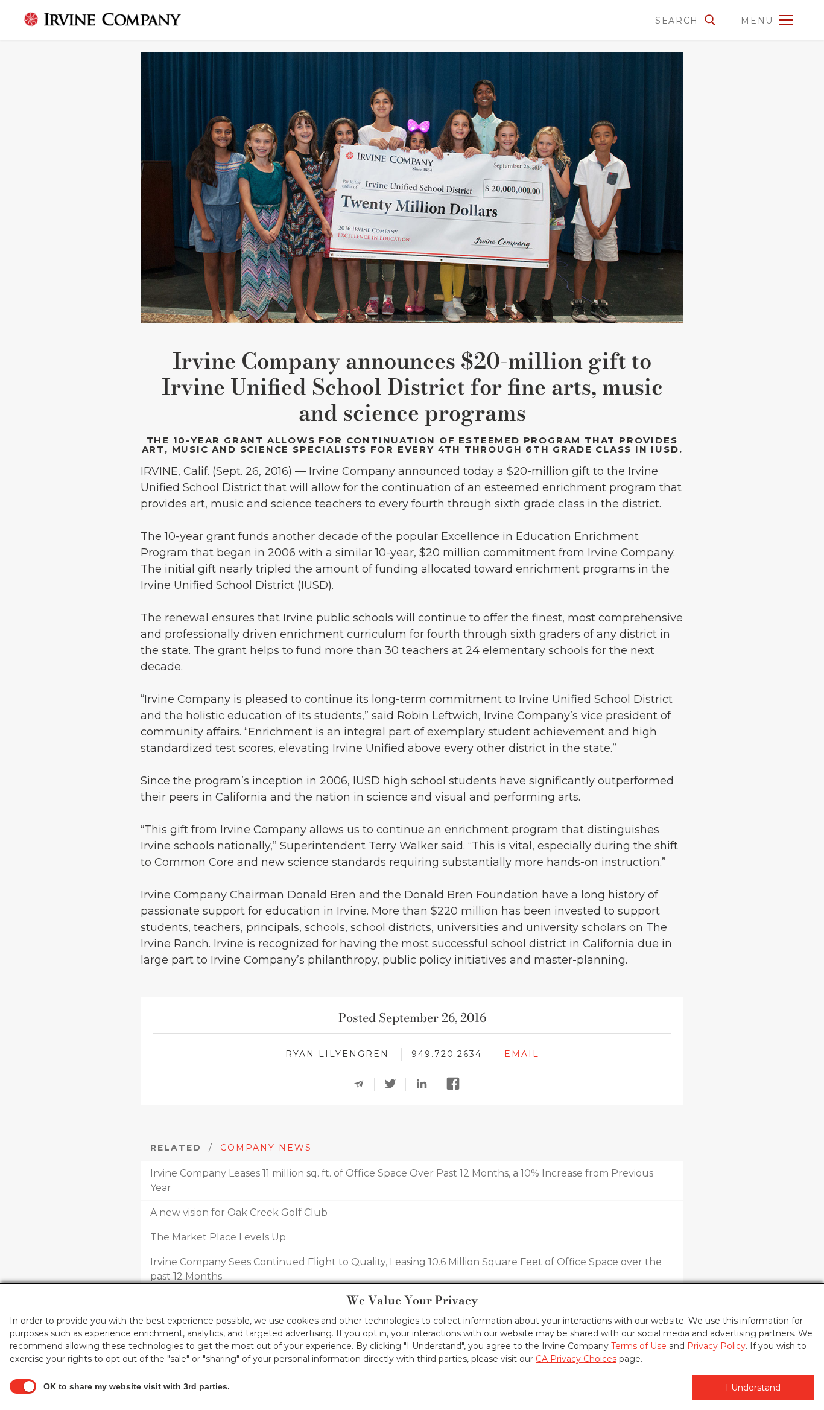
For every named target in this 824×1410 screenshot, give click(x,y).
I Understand (753, 1387)
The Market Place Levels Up (218, 1237)
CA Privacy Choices (576, 1358)
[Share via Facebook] (457, 1084)
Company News (266, 1147)
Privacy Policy (716, 1346)
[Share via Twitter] (394, 1084)
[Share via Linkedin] (425, 1084)
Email (521, 1054)
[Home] (99, 19)
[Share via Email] (362, 1084)
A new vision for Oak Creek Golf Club (239, 1212)
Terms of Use (639, 1346)
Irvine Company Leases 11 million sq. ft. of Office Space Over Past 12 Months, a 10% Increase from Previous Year (401, 1180)
